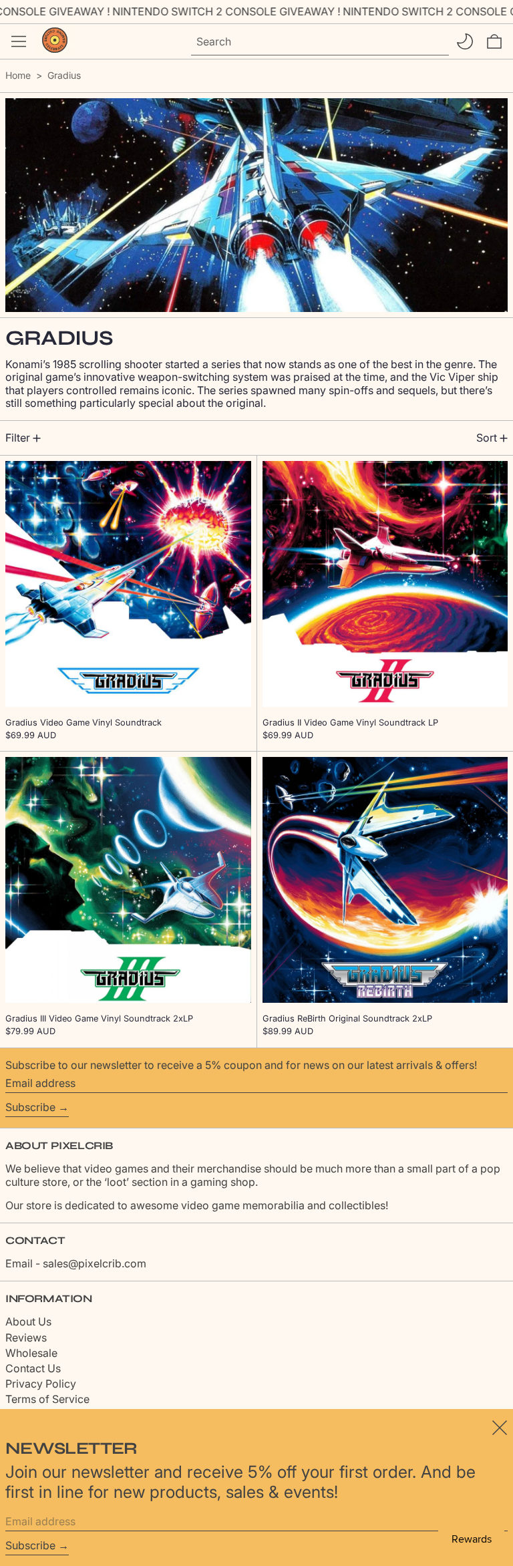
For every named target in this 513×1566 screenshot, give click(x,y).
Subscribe (30, 1107)
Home (18, 75)
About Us (28, 1321)
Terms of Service (47, 1399)
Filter (17, 437)
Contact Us (33, 1368)
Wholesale (31, 1353)
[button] (494, 41)
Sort (486, 437)
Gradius (64, 75)
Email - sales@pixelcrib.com (75, 1263)
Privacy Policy (40, 1383)
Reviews (26, 1337)
